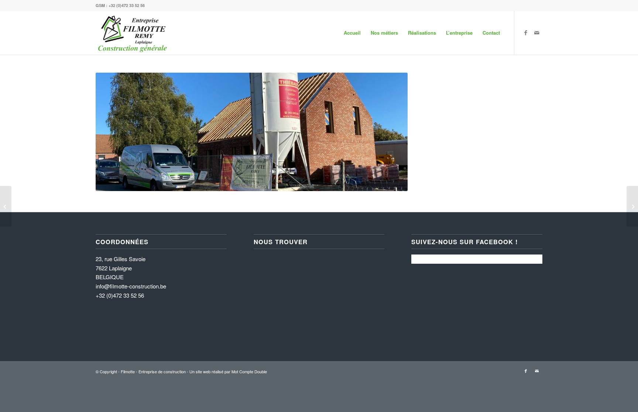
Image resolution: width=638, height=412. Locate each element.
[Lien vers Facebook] (525, 32)
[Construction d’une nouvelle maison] (632, 206)
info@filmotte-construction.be (131, 286)
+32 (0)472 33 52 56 (127, 5)
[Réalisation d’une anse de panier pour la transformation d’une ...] (5, 206)
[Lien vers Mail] (536, 32)
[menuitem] (352, 33)
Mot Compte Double (249, 371)
